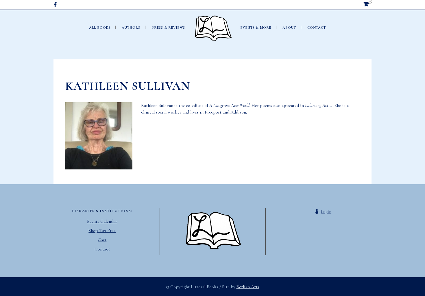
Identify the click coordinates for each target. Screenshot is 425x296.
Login (326, 211)
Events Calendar (102, 221)
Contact (102, 249)
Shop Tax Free (102, 230)
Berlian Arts (247, 287)
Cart (102, 240)
